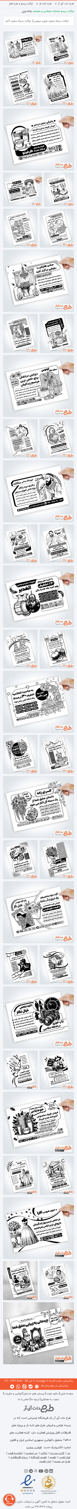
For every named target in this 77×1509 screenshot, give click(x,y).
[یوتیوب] (41, 1471)
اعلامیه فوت (15, 1453)
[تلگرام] (31, 1471)
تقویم (53, 1457)
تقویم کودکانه (39, 1457)
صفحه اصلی (66, 1393)
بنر (68, 1453)
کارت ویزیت (57, 1453)
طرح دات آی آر (66, 3)
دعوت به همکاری (50, 1399)
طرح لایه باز (45, 3)
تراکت (43, 1453)
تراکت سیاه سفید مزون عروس (51, 21)
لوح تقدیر (64, 1457)
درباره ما (35, 1399)
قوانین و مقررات (13, 1393)
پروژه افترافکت (19, 1457)
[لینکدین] (51, 1471)
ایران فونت (45, 1461)
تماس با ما (23, 1399)
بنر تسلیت (31, 1453)
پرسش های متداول (34, 1393)
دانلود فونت (52, 1393)
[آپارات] (36, 1471)
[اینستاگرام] (26, 1471)
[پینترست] (46, 1471)
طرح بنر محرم (62, 1461)
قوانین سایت (33, 1447)
